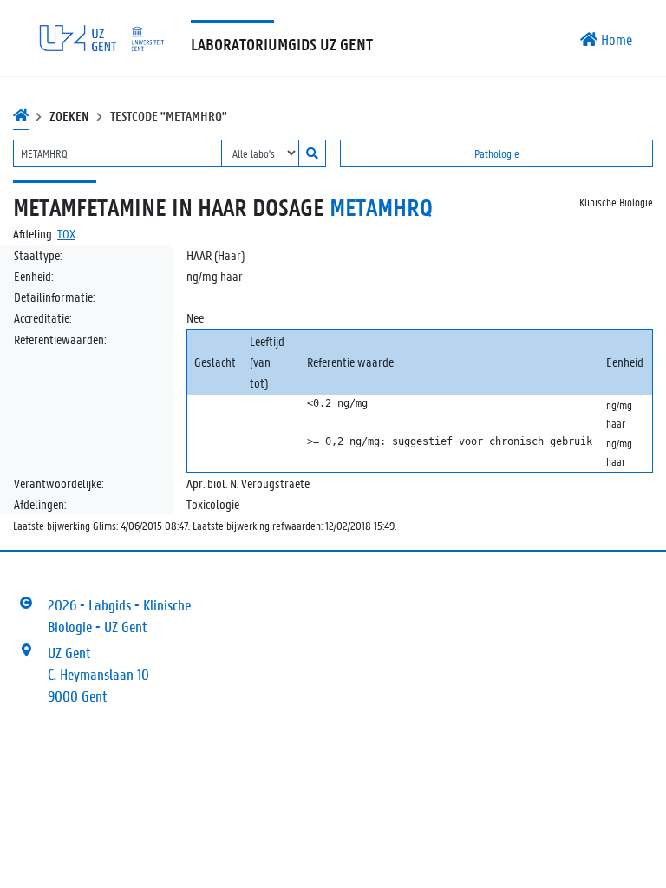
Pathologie (496, 153)
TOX (66, 233)
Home (614, 39)
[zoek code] (312, 153)
